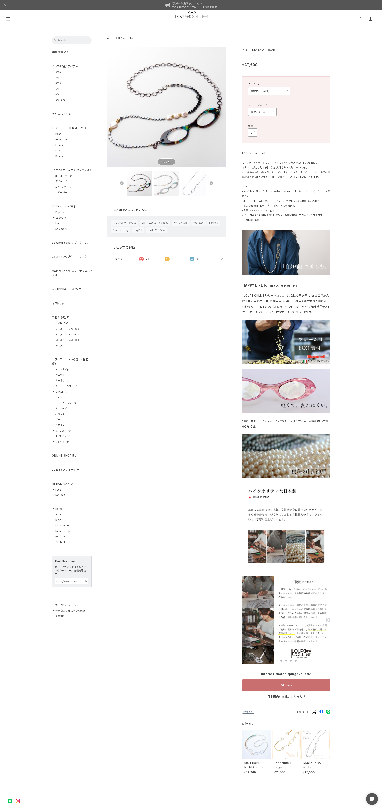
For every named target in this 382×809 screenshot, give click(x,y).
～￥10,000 (61, 323)
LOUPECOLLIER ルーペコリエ (71, 128)
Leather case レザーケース (70, 242)
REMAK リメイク (62, 484)
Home (58, 508)
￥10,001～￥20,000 (67, 328)
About (59, 514)
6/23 (58, 83)
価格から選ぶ (60, 317)
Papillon (60, 212)
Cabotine (61, 217)
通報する (248, 711)
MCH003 (60, 495)
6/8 (57, 94)
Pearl (58, 133)
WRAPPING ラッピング (66, 289)
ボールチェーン (63, 175)
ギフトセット (59, 303)
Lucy (58, 223)
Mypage (60, 536)
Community (62, 525)
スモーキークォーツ (66, 402)
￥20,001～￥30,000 (67, 334)
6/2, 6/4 (60, 100)
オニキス (60, 374)
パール (58, 419)
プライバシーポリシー (67, 605)
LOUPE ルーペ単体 (64, 206)
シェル (58, 397)
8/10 (58, 72)
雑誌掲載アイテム (63, 52)
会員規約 (60, 616)
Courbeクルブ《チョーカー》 (69, 257)
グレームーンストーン (66, 386)
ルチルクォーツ (63, 436)
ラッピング (253, 84)
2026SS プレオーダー (66, 469)
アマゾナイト (62, 369)
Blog (58, 519)
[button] (122, 183)
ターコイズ (61, 408)
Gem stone (61, 139)
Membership (62, 531)
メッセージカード (257, 105)
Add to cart (287, 685)
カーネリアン (62, 380)
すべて (119, 259)
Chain (58, 150)
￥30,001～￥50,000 (67, 339)
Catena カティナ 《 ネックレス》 (71, 170)
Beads (59, 156)
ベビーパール (62, 192)
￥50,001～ (61, 345)
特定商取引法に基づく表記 (70, 610)
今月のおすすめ (61, 114)
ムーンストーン (63, 430)
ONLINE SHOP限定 (64, 455)
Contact (60, 542)
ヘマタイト (61, 425)
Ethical (59, 144)
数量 (250, 125)
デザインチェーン (64, 181)
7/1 (57, 77)
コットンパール (63, 186)
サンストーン (62, 391)
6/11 (58, 88)
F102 (58, 489)
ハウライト (61, 413)
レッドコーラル (63, 441)
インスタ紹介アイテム (65, 66)
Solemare (61, 228)
